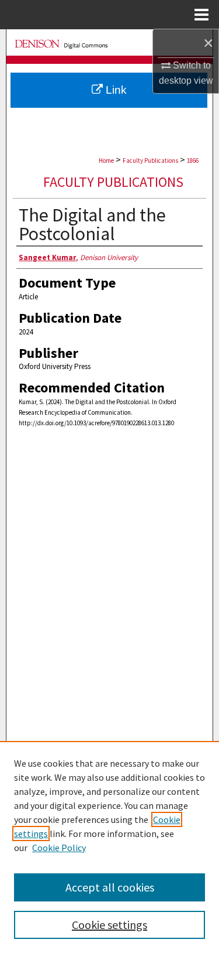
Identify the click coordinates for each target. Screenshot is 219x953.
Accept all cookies (109, 887)
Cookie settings (109, 924)
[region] (109, 847)
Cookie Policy (59, 847)
